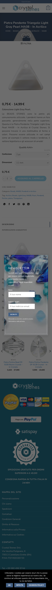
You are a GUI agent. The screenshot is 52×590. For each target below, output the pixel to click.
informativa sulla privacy (16, 321)
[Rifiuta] (48, 580)
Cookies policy (36, 585)
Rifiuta (19, 585)
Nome (10, 290)
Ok (9, 585)
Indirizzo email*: (13, 302)
